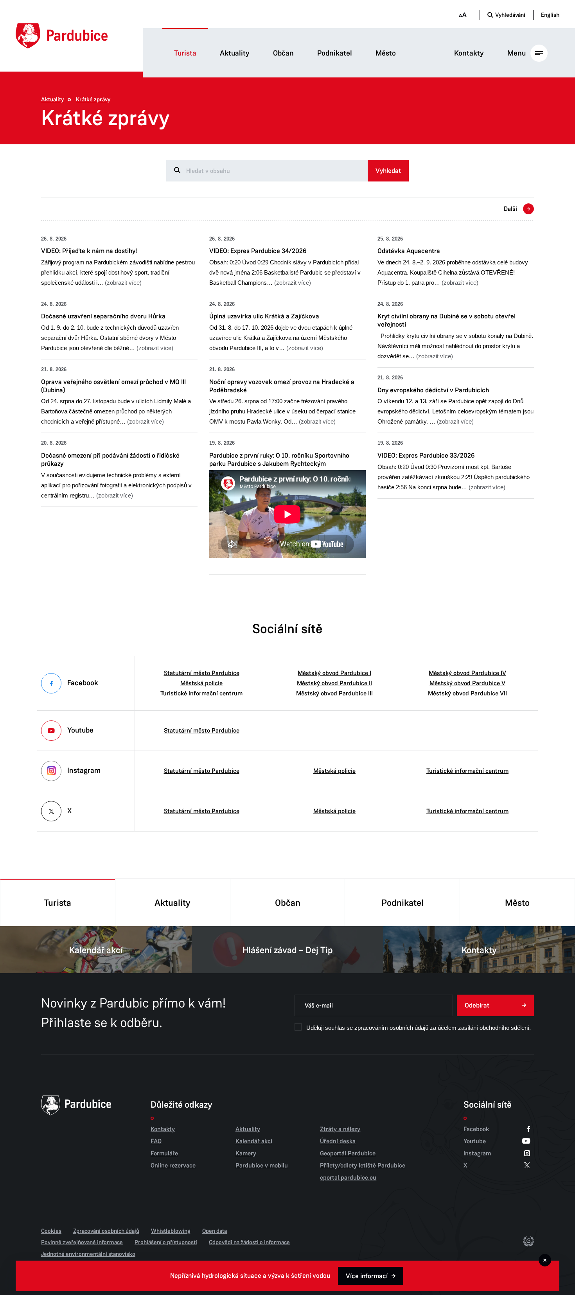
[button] (119, 261)
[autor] (528, 1242)
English (550, 14)
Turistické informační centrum (201, 693)
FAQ (156, 1141)
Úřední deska (338, 1141)
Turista (185, 53)
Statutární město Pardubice (201, 673)
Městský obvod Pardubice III (334, 693)
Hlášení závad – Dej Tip (288, 950)
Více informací (367, 1276)
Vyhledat (388, 171)
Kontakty (469, 53)
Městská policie (201, 683)
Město (386, 53)
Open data (214, 1230)
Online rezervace (173, 1165)
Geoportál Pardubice (348, 1153)
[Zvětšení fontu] (462, 15)
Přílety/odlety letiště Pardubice (362, 1165)
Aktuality (235, 53)
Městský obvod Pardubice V (467, 683)
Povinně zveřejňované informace (82, 1242)
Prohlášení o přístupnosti (166, 1242)
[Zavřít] (545, 1260)
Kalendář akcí (96, 950)
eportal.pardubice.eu (348, 1178)
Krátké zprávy (93, 99)
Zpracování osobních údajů (106, 1230)
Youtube (475, 1141)
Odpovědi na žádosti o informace (249, 1242)
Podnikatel (334, 53)
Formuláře (164, 1153)
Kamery (245, 1153)
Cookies (51, 1230)
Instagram (477, 1153)
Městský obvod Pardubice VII (467, 693)
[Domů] (62, 35)
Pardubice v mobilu (261, 1165)
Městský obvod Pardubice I (334, 673)
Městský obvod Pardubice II (334, 683)
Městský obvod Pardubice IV (467, 673)
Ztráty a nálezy (340, 1129)
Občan (283, 53)
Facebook (476, 1129)
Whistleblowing (170, 1230)
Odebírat (477, 1005)
